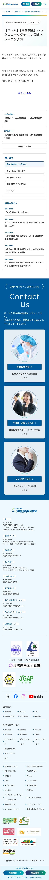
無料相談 (25, 4)
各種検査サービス (11, 724)
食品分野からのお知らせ (32, 11)
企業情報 (7, 706)
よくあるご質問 (23, 479)
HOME (8, 11)
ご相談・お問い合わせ (23, 423)
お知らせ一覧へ (24, 146)
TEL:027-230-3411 (10, 527)
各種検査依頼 (23, 367)
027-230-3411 (16, 877)
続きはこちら (24, 93)
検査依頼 (36, 4)
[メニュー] (45, 4)
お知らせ (17, 11)
